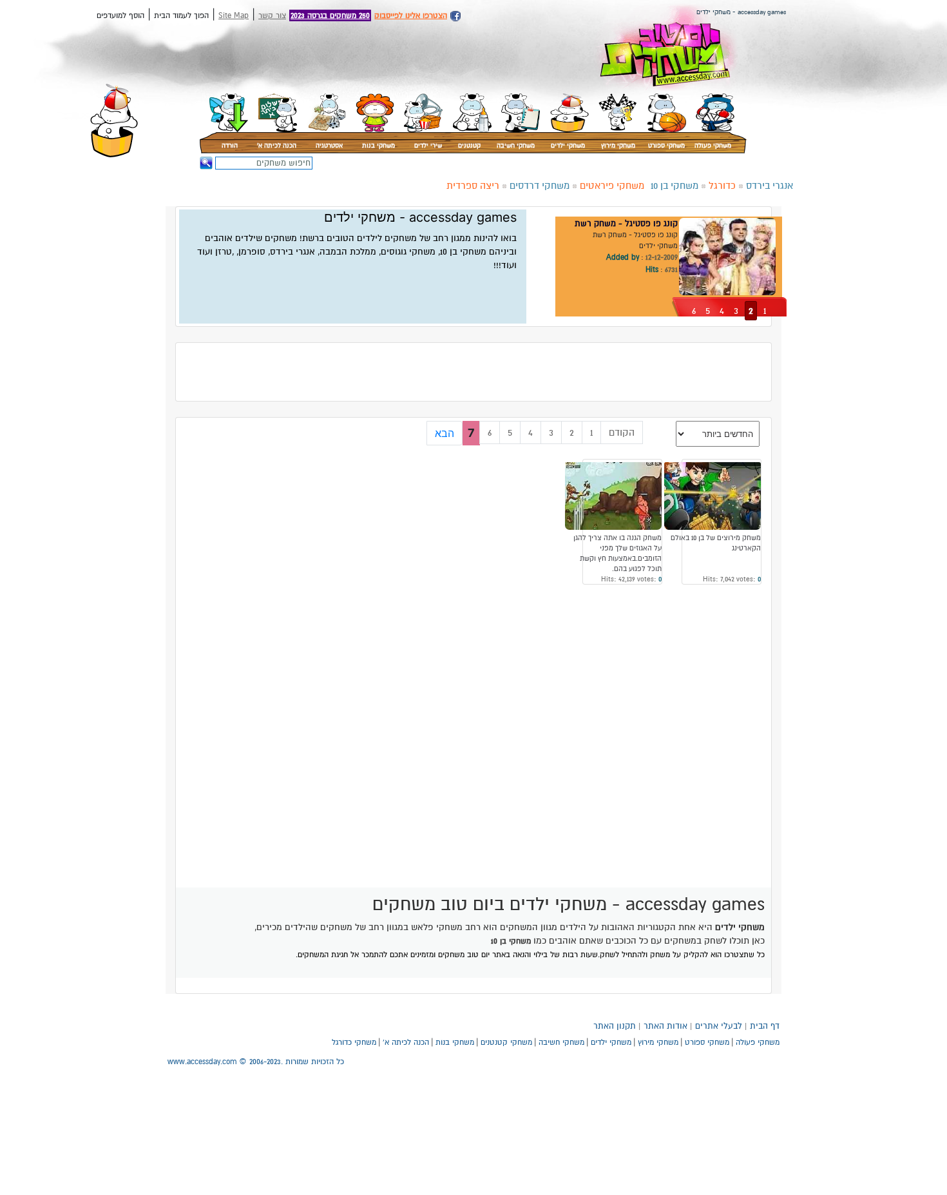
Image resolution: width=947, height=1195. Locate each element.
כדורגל (722, 185)
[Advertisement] (847, 252)
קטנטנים (469, 146)
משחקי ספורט (666, 146)
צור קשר (272, 15)
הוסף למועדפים (120, 15)
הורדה (230, 146)
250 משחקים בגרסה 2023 (330, 15)
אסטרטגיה (329, 146)
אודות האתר (665, 1026)
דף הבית (765, 1026)
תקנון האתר (614, 1026)
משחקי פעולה (712, 146)
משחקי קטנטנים (506, 1042)
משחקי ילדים (568, 146)
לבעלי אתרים (718, 1026)
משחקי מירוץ (618, 146)
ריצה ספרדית (472, 185)
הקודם (622, 432)
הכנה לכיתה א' (276, 146)
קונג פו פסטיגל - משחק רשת (626, 224)
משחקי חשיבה (516, 146)
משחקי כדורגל (354, 1042)
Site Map (233, 15)
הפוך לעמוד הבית (181, 15)
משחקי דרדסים (539, 185)
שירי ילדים (428, 146)
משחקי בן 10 (674, 185)
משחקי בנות (378, 146)
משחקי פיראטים (612, 185)
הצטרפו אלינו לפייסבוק (410, 15)
